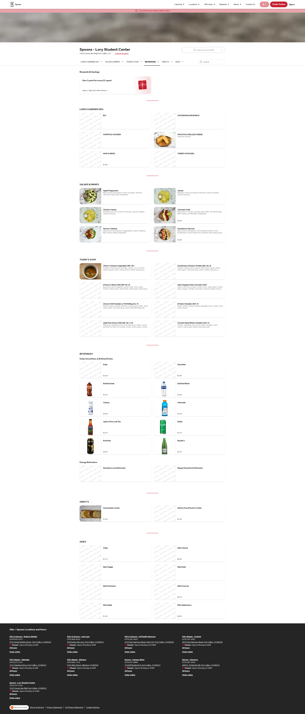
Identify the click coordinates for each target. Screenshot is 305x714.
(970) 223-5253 (16, 662)
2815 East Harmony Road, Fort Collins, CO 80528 (202, 642)
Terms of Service (37, 707)
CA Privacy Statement (74, 707)
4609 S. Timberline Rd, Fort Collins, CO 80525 (201, 665)
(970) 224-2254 (16, 685)
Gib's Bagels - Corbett (191, 636)
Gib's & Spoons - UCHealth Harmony (140, 636)
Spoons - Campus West (134, 660)
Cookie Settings (93, 707)
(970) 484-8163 (73, 639)
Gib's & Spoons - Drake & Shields (23, 636)
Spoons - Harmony (190, 660)
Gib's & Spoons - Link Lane (78, 636)
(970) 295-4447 (188, 639)
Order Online (278, 4)
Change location (122, 53)
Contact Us (250, 4)
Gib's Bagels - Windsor (76, 660)
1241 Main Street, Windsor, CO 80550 (82, 665)
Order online (15, 652)
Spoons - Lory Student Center (22, 683)
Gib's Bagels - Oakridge (19, 660)
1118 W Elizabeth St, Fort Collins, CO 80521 (142, 665)
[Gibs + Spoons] (15, 4)
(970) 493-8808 (131, 662)
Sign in (292, 4)
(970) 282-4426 (131, 639)
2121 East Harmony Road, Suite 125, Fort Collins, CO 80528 (149, 642)
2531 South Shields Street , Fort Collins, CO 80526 (30, 642)
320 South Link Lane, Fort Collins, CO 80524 (85, 642)
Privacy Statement (54, 707)
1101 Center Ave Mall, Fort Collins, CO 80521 (28, 688)
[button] (180, 4)
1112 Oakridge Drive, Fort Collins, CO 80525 (28, 665)
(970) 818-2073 (16, 639)
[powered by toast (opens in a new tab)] (19, 707)
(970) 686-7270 (73, 662)
